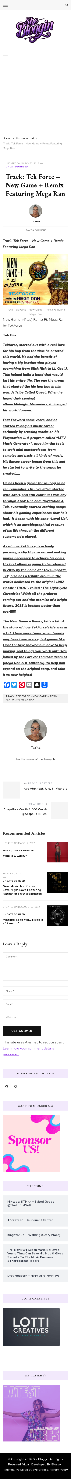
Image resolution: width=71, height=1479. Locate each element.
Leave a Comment (36, 230)
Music (7, 850)
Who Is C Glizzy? (15, 856)
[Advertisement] (35, 96)
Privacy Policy (58, 1470)
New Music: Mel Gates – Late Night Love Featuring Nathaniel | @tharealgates (22, 890)
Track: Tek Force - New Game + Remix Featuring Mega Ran (32, 698)
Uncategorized (17, 166)
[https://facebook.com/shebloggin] (6, 1086)
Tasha (35, 221)
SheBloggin (40, 1459)
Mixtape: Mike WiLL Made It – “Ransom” (23, 922)
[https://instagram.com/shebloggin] (15, 1086)
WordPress (40, 1470)
